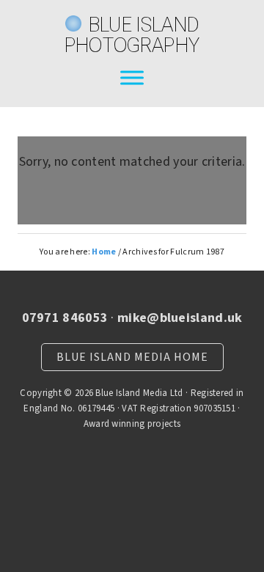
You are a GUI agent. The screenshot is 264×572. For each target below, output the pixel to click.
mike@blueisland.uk (179, 318)
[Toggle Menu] (132, 77)
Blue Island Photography (132, 34)
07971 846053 (65, 318)
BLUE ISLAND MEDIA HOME (132, 357)
